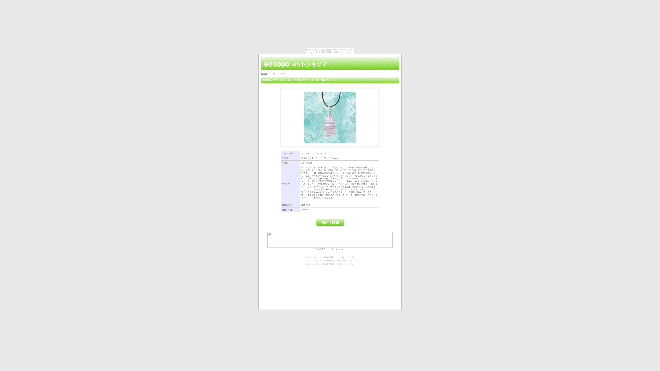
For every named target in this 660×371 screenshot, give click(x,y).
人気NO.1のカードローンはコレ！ (330, 249)
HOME (264, 73)
